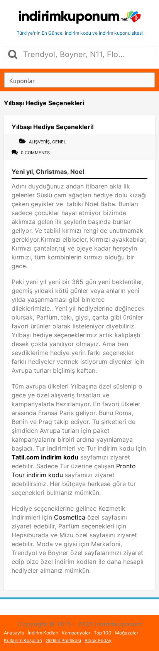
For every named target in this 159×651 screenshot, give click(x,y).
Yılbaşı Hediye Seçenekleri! (53, 127)
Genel (59, 142)
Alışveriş (39, 142)
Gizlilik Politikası (63, 640)
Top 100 (103, 633)
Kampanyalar (76, 633)
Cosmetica (70, 517)
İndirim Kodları (43, 633)
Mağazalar (126, 633)
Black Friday (98, 640)
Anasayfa (14, 633)
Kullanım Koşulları (23, 640)
